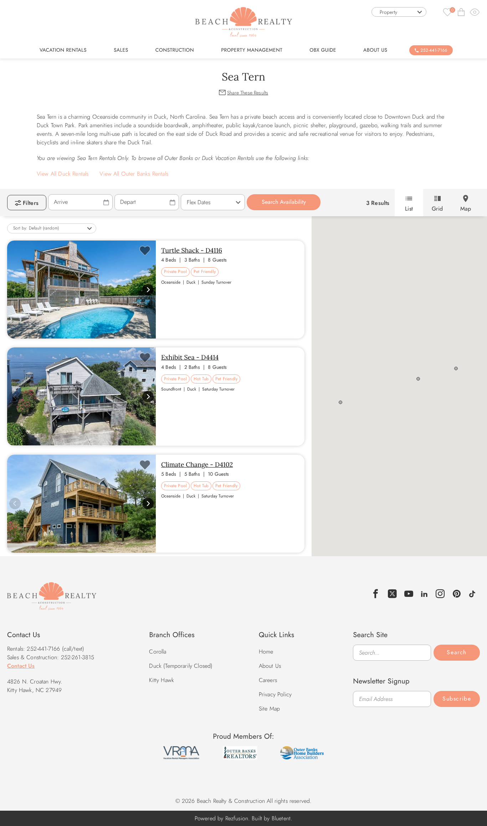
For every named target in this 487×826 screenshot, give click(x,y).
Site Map (269, 708)
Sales (121, 50)
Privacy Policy (275, 694)
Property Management (251, 50)
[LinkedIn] (424, 593)
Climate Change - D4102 (197, 464)
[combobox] (398, 12)
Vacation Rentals (63, 50)
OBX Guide (322, 50)
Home (266, 651)
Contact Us (21, 666)
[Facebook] (375, 594)
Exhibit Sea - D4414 (190, 357)
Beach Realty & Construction (51, 600)
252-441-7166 (434, 50)
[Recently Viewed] (475, 12)
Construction (174, 50)
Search (457, 652)
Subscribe (456, 699)
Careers (268, 680)
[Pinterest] (457, 594)
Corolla (157, 651)
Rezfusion (236, 818)
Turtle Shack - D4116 (191, 250)
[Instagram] (440, 594)
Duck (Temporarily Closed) (180, 666)
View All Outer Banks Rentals (133, 174)
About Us (375, 50)
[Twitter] (392, 594)
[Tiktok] (472, 593)
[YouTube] (408, 594)
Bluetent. (282, 818)
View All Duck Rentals (62, 174)
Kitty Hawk (161, 680)
